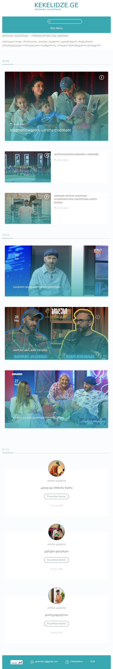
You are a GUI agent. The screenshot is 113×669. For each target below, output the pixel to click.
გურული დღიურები (57, 551)
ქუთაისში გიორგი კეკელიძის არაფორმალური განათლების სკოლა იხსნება (75, 199)
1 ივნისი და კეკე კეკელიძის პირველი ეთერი (38, 418)
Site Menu (56, 28)
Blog (5, 449)
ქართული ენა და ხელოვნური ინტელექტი (36, 287)
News (5, 61)
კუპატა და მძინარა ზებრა (57, 487)
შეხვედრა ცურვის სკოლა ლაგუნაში (40, 130)
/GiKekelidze (76, 661)
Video (6, 235)
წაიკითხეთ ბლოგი (56, 496)
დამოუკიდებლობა (56, 615)
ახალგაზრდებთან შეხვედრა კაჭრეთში (76, 154)
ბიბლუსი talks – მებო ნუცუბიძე (30, 350)
